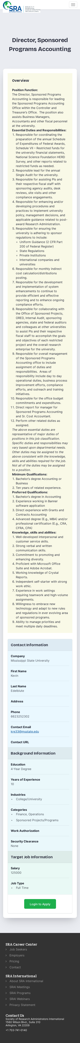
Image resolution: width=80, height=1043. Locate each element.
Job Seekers (18, 949)
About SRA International (26, 981)
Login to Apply (40, 904)
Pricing (14, 961)
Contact (15, 967)
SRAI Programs (20, 993)
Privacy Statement (22, 1005)
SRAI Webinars (19, 999)
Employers (16, 955)
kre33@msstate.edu (25, 731)
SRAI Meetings (19, 987)
